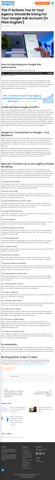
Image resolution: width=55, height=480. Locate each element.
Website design (23, 475)
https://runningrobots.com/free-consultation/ (32, 364)
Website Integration (26, 451)
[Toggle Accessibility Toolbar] (2, 470)
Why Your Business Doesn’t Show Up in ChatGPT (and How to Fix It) (18, 409)
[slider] (51, 73)
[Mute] (48, 73)
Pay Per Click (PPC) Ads (26, 453)
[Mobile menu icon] (52, 3)
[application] (27, 73)
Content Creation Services (27, 460)
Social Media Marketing (27, 455)
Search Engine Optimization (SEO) (26, 462)
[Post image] (5, 409)
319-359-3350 (39, 450)
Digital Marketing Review (27, 468)
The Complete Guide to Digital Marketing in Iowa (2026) (45, 409)
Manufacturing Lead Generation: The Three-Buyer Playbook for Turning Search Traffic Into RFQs (17, 420)
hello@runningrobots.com (41, 449)
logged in (10, 437)
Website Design (25, 449)
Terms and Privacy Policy (27, 477)
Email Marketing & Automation (25, 465)
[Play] (3, 73)
